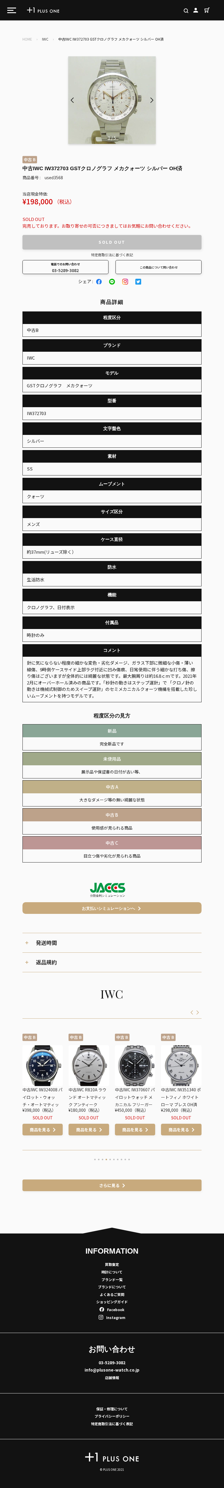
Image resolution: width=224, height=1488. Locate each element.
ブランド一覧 (112, 1279)
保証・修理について (112, 1408)
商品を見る (42, 1129)
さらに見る (109, 1185)
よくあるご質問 (112, 1294)
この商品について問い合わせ (159, 267)
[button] (152, 100)
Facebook (115, 1309)
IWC (45, 38)
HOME (27, 38)
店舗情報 (112, 1377)
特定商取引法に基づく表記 (112, 254)
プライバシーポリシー (112, 1416)
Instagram (115, 1317)
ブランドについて (112, 1286)
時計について (112, 1271)
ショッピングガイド (112, 1301)
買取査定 (112, 1264)
